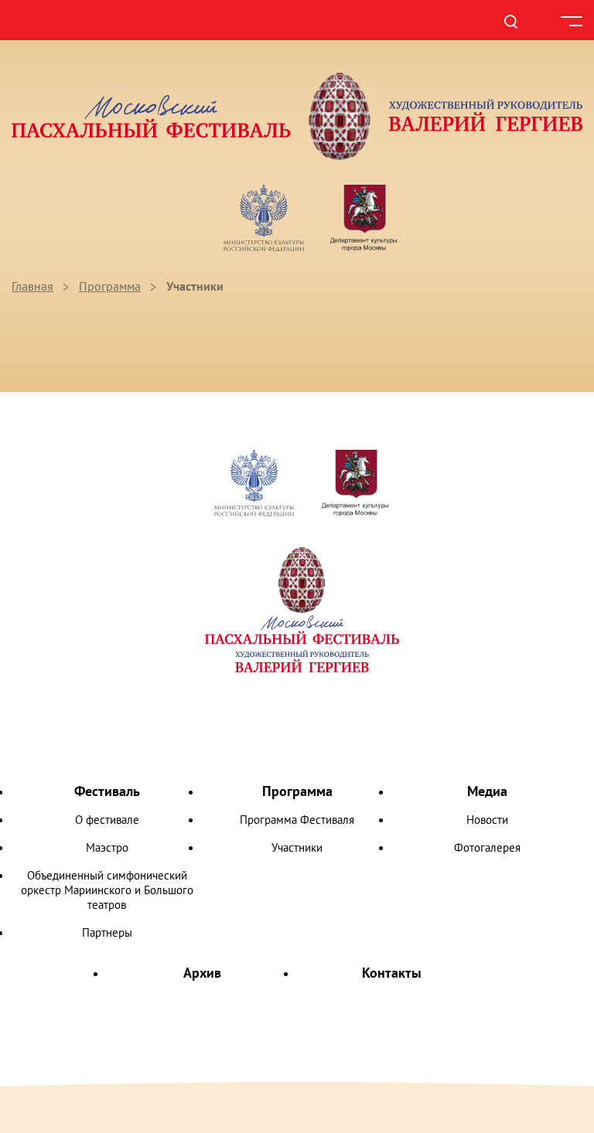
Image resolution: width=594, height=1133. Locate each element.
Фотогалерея (487, 847)
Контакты (392, 973)
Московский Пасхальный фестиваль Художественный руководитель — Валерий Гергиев (297, 116)
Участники (297, 847)
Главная (32, 286)
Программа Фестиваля (297, 819)
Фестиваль (107, 791)
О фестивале (107, 819)
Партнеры (107, 932)
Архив (202, 973)
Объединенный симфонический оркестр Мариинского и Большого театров (107, 890)
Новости (487, 819)
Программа (110, 286)
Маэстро (107, 847)
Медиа (487, 791)
